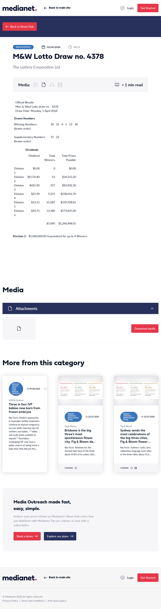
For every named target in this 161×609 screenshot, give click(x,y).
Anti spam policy (57, 600)
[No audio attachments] (51, 84)
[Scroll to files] (43, 84)
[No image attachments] (35, 84)
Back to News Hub (22, 26)
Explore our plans (57, 536)
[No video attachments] (60, 84)
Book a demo (25, 536)
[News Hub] (20, 8)
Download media (144, 328)
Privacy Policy (10, 600)
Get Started (148, 8)
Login (130, 8)
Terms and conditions (33, 600)
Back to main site (59, 7)
